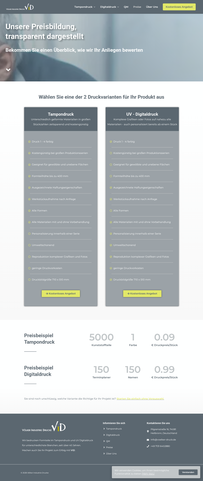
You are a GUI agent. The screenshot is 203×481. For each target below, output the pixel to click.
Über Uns (152, 6)
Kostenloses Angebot (179, 6)
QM (126, 6)
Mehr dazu (148, 473)
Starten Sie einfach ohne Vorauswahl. (140, 398)
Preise (137, 6)
